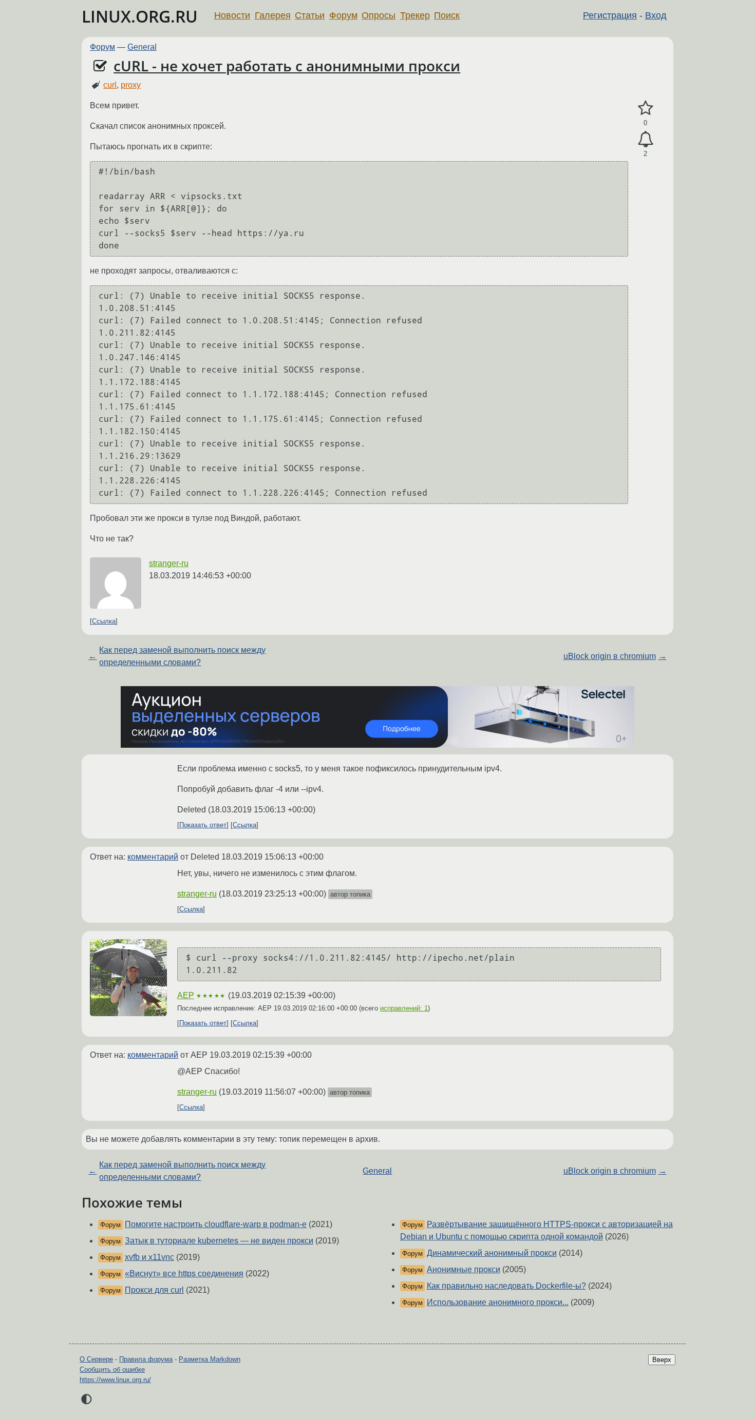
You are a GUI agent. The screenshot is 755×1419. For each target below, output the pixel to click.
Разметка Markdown (209, 1359)
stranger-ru (168, 563)
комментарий (152, 856)
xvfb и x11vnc (149, 1257)
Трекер (415, 15)
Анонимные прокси (463, 1269)
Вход (656, 15)
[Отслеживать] (645, 139)
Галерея (273, 15)
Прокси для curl (154, 1290)
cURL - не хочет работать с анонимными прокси (287, 65)
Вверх (661, 1360)
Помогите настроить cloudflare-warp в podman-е (216, 1224)
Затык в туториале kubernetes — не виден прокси (219, 1240)
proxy (131, 85)
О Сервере (96, 1359)
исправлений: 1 (404, 1008)
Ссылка (104, 621)
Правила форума (146, 1359)
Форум (343, 15)
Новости (232, 15)
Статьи (310, 15)
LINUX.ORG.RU (140, 16)
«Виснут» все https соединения (184, 1273)
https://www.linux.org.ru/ (115, 1380)
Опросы (378, 15)
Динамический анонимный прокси (492, 1253)
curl (110, 85)
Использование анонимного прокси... (498, 1302)
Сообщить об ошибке (112, 1369)
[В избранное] (645, 108)
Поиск (447, 15)
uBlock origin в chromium (609, 656)
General (142, 47)
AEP (185, 995)
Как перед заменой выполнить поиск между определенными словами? (182, 656)
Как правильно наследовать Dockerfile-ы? (506, 1285)
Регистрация (610, 15)
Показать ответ (202, 825)
